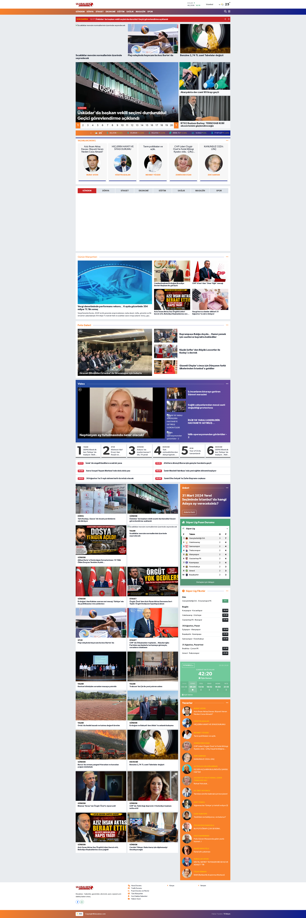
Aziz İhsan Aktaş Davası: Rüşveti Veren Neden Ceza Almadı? (92, 149)
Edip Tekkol (199, 802)
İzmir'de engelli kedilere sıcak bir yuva (104, 463)
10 (122, 125)
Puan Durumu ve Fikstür (140, 891)
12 (132, 125)
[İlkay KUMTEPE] (187, 815)
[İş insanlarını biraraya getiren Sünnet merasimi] (176, 393)
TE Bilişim (226, 914)
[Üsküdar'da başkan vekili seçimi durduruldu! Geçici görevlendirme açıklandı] (152, 499)
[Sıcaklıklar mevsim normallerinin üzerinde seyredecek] (152, 526)
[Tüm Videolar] (227, 384)
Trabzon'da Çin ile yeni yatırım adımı (145, 686)
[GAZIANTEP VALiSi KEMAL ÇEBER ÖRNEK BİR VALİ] (187, 781)
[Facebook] (78, 902)
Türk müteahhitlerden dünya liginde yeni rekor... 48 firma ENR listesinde (170, 452)
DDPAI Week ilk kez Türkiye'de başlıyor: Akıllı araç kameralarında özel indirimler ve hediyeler (91, 452)
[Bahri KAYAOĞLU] (187, 850)
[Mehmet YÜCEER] (153, 163)
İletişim (203, 885)
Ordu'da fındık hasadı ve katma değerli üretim (99, 725)
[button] (225, 19)
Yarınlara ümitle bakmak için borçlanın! (210, 794)
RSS (80, 914)
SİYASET (100, 12)
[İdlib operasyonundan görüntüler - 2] (176, 436)
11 (127, 125)
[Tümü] (227, 488)
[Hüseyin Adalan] (123, 163)
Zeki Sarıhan (214, 175)
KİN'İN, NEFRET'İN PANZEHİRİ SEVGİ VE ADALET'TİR (211, 863)
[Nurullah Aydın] (187, 862)
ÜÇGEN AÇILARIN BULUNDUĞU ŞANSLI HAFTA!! (211, 770)
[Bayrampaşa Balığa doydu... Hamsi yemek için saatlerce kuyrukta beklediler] (166, 336)
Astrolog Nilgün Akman (205, 766)
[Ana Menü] (228, 11)
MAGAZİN (140, 12)
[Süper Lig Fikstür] (227, 591)
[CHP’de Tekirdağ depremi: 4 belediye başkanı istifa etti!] (152, 786)
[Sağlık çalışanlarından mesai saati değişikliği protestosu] (176, 406)
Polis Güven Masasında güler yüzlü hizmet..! (209, 840)
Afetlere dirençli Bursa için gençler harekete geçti (187, 463)
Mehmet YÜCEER (153, 175)
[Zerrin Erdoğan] (183, 163)
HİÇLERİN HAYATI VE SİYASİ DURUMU (123, 147)
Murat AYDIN (92, 175)
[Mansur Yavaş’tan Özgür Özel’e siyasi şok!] (101, 786)
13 (137, 125)
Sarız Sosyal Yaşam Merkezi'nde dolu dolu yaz (108, 471)
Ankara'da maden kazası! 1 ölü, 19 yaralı (144, 452)
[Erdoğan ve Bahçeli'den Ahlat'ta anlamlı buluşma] (152, 705)
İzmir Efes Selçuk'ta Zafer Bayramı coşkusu (184, 478)
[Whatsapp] (82, 902)
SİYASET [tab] (125, 191)
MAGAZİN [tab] (200, 191)
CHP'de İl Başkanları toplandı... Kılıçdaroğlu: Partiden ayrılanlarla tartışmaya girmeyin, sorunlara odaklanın (149, 645)
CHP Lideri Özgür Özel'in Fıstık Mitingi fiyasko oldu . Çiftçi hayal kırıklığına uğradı (183, 149)
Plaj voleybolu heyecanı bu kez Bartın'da (96, 643)
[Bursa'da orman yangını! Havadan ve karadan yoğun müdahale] (101, 745)
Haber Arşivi (136, 899)
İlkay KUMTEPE (200, 814)
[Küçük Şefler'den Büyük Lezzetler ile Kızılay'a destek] (166, 351)
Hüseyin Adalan (122, 175)
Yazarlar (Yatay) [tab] (87, 141)
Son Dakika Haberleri (139, 896)
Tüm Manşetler (137, 893)
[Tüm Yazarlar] (227, 141)
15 (147, 125)
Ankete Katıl (189, 512)
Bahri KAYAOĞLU (201, 848)
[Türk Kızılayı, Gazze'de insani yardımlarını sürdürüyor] (101, 499)
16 (152, 125)
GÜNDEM (80, 12)
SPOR (150, 12)
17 (157, 125)
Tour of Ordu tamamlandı (195, 452)
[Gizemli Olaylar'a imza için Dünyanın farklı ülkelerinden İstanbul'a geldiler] (166, 367)
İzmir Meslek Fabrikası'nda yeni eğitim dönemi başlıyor (190, 471)
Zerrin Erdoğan (183, 175)
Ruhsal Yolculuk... (201, 784)
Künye (171, 885)
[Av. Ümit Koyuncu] (187, 792)
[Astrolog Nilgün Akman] (187, 769)
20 (171, 125)
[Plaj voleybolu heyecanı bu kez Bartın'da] (101, 623)
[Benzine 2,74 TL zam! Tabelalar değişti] (152, 745)
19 (166, 125)
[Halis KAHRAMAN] (187, 839)
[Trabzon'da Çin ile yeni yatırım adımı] (152, 666)
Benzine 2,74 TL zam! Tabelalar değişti (146, 765)
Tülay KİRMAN (200, 872)
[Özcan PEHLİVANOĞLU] (187, 827)
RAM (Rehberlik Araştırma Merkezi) (209, 875)
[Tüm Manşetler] (227, 257)
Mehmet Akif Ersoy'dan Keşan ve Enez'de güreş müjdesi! (117, 452)
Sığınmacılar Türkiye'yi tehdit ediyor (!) (211, 806)
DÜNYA (90, 12)
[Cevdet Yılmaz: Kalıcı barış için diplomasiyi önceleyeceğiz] (152, 827)
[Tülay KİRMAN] (187, 873)
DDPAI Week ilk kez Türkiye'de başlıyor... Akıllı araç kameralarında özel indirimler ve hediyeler (221, 452)
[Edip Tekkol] (187, 804)
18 (161, 125)
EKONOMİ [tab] (143, 191)
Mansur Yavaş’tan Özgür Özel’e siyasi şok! (97, 806)
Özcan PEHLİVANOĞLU (204, 825)
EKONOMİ (110, 12)
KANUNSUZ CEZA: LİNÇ (214, 147)
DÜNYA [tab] (105, 191)
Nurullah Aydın (201, 859)
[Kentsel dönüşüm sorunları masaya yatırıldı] (101, 666)
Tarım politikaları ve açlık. (153, 147)
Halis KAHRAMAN (201, 836)
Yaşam (85, 447)
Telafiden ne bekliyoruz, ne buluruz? (210, 817)
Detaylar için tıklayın (205, 582)
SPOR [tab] (219, 191)
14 (142, 125)
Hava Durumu (136, 885)
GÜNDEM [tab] (86, 191)
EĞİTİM (120, 12)
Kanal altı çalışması (202, 852)
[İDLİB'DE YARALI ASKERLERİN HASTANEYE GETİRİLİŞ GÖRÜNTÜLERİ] (176, 422)
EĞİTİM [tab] (162, 191)
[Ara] (225, 11)
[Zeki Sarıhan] (214, 163)
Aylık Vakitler (188, 695)
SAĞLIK (130, 12)
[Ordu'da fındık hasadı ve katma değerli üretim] (101, 705)
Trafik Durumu (136, 888)
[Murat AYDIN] (92, 163)
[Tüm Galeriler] (227, 325)
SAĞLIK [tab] (181, 191)
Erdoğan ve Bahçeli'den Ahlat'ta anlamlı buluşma (151, 725)
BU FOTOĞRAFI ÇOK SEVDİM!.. (207, 829)
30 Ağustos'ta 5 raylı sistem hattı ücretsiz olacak (110, 478)
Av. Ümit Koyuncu (202, 791)
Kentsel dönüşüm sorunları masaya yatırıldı (97, 686)
